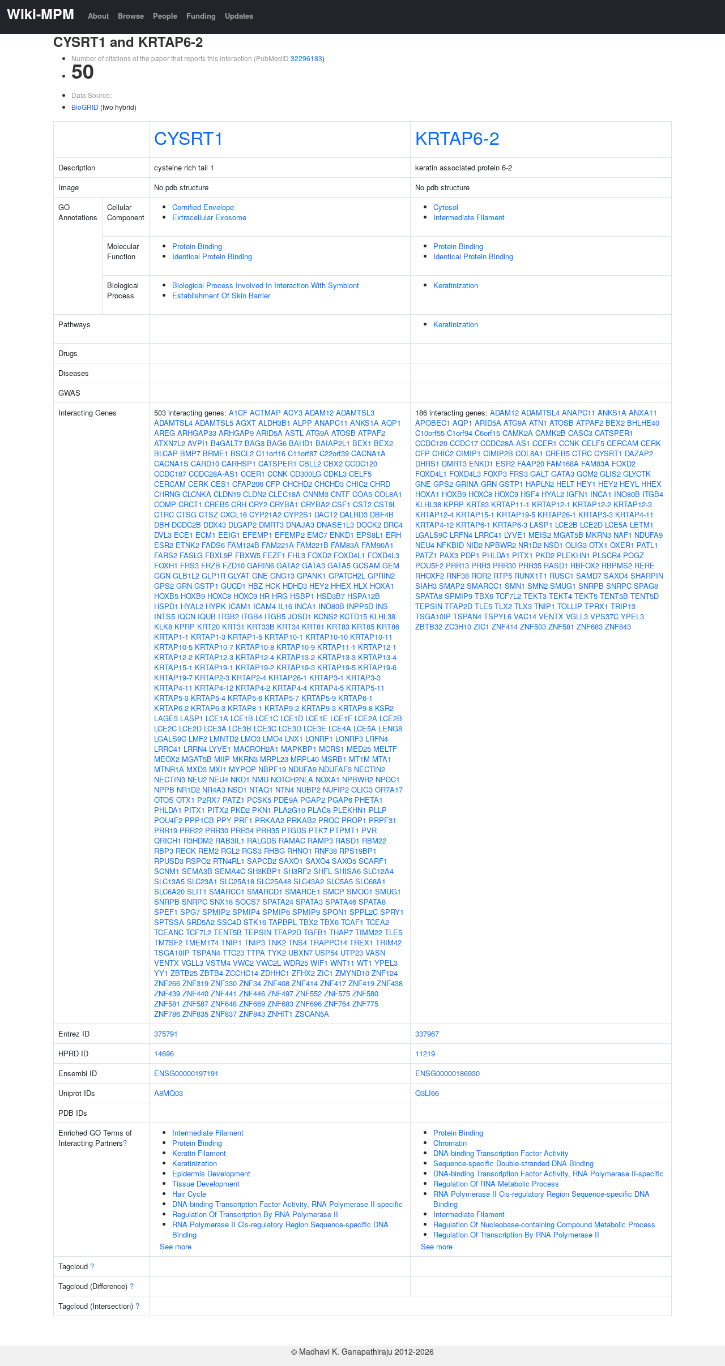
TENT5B (228, 932)
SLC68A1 (370, 881)
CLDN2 (254, 494)
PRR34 (242, 830)
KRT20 (208, 626)
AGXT (246, 422)
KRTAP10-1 (284, 636)
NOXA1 (327, 779)
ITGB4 (251, 616)
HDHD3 (295, 585)
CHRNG (167, 494)
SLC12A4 (378, 871)
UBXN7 (300, 952)
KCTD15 (353, 616)
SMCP (333, 891)
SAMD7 (589, 575)
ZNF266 (167, 983)
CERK (198, 483)
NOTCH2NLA (292, 779)
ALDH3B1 (274, 422)
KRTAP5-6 (245, 697)
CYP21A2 (265, 514)
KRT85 (363, 626)
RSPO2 (198, 860)
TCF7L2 (198, 932)
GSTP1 (206, 585)
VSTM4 (218, 962)
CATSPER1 (277, 463)
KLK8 (163, 626)
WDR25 (295, 962)
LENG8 (390, 728)
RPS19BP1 (358, 850)
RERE (644, 565)
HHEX (341, 585)
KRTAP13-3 (336, 657)
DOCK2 (368, 524)
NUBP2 (308, 789)
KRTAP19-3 (295, 667)
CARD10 (205, 463)
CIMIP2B (498, 453)
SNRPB (167, 901)
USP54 (326, 952)
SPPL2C (363, 911)
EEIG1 (229, 534)
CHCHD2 (297, 483)
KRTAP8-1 (245, 708)
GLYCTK (637, 473)
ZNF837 (224, 1013)
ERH (393, 534)
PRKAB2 (301, 820)
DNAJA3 (300, 524)
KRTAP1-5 (245, 636)
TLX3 (523, 606)
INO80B (331, 606)
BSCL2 (242, 453)
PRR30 (216, 830)
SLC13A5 (169, 881)
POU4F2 (168, 820)
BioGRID (85, 107)
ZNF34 (250, 983)
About (98, 15)
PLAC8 (319, 809)
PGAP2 (312, 799)
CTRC (164, 514)
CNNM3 (316, 494)
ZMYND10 (352, 972)
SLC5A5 (339, 881)
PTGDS (294, 830)
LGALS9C (170, 738)
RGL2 (230, 850)
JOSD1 (300, 616)
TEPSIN (257, 932)
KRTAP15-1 (173, 667)
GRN (184, 585)
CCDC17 (464, 443)
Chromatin (450, 1142)
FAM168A (563, 463)
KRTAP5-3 (171, 697)
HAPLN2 (540, 483)
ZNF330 (224, 983)
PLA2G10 (289, 809)
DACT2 (326, 514)
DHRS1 (427, 463)
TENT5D (644, 595)
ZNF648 (224, 1003)
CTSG (186, 514)
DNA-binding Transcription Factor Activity (501, 1152)
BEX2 (383, 443)
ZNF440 (195, 993)
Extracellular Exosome (209, 217)
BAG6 (277, 443)
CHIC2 (357, 483)
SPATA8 (372, 901)
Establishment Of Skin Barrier (221, 295)
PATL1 (647, 544)
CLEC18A (284, 494)
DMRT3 (271, 524)
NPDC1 (388, 779)
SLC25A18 (237, 881)
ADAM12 (319, 412)
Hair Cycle (189, 1193)
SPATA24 (277, 901)
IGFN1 (577, 494)
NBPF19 (272, 769)
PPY (224, 820)
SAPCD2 (261, 860)
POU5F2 (429, 565)
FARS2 (165, 555)
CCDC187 (170, 473)
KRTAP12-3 (214, 657)
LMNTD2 (224, 738)
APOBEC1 (432, 422)
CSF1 (341, 504)
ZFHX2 (303, 972)
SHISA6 (347, 871)
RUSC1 (561, 575)
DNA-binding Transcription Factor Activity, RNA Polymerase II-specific (287, 1203)
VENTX (166, 962)
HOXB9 (193, 595)
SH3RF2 (297, 871)
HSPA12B (363, 595)
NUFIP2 (336, 789)
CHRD (380, 483)
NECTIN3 (169, 779)
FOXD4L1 (349, 555)
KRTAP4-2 (253, 687)
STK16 (255, 922)
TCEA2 (377, 922)
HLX (360, 585)
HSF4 (530, 494)
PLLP (378, 809)
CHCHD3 (329, 483)
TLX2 (503, 606)
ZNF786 (167, 1013)
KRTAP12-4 (255, 657)
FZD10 (234, 565)
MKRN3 (245, 758)
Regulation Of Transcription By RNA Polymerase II (255, 1214)
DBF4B (382, 514)
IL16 (285, 606)
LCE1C (266, 718)
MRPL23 (274, 758)
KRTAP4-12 (214, 687)
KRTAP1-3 (208, 636)
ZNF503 (533, 626)
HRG (280, 595)
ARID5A (269, 432)
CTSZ (208, 514)
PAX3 (449, 555)
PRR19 (165, 830)
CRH (238, 504)
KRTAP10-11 (371, 636)
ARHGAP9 (236, 432)
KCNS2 (326, 616)
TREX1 (361, 942)
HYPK (216, 606)
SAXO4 (317, 860)
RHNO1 (299, 850)
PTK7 (318, 830)
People (165, 15)
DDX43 (214, 524)
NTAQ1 (261, 789)
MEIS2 (539, 534)
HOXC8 (219, 595)
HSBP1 (302, 595)
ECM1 (205, 534)
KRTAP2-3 (212, 677)
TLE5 (393, 932)
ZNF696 (309, 1003)
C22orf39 (334, 453)
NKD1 (240, 779)
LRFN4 (376, 738)
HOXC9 (245, 595)
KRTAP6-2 (457, 137)
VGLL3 (192, 962)
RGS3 (252, 850)
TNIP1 (231, 942)
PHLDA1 (168, 809)
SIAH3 (426, 585)
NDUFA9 (302, 769)
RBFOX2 (584, 565)
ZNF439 (167, 993)
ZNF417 (333, 983)
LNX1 (294, 738)
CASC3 (580, 432)
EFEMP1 (257, 534)
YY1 (161, 972)
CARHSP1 (238, 463)
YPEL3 (386, 962)
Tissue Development (206, 1183)
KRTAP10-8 (255, 646)
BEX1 (362, 443)
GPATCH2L (347, 575)
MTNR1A (169, 769)
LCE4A (340, 728)
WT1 (364, 962)
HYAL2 (192, 606)
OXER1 (622, 544)
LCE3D (290, 728)
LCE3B (240, 728)
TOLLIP (569, 606)
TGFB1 (315, 932)
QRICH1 (167, 840)
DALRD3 (354, 514)
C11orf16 (270, 453)
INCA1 (305, 606)
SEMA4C (230, 871)
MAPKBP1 (299, 748)
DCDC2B (186, 524)
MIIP (222, 758)
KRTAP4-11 (173, 687)
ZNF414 (305, 983)
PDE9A (286, 799)
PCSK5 (259, 799)
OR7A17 (389, 789)
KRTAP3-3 (363, 677)
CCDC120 (361, 463)
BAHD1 (301, 443)
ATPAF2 (371, 432)
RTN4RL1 (229, 860)
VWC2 (243, 962)
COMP (165, 504)
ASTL (294, 432)
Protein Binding (197, 246)
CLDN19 (227, 494)
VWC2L (268, 962)
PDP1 (470, 555)
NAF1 (622, 534)
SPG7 (190, 911)
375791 (166, 1033)
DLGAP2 (242, 524)
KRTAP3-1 (326, 677)
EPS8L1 (369, 534)
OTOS (164, 799)
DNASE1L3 (335, 524)
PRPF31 (382, 820)
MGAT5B (197, 758)
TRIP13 (623, 606)
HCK (272, 585)
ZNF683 (280, 1003)
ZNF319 (195, 983)
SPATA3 (309, 901)
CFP (273, 483)
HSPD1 (166, 606)
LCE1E (316, 718)
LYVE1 (220, 748)
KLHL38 (382, 616)
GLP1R (213, 575)
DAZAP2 (639, 453)
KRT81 (313, 626)
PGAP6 (339, 799)
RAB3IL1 (230, 840)
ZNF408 (276, 983)
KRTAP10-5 (173, 646)
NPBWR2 (357, 779)
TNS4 (297, 942)
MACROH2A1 (256, 748)
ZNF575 (337, 993)
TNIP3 (254, 942)
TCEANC (169, 932)
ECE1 (183, 534)
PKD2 (240, 809)
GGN (162, 575)
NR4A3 (213, 789)
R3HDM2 (198, 840)
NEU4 (218, 779)
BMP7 (190, 453)
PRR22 (191, 830)
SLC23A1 (202, 881)
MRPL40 (305, 758)
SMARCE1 (303, 891)
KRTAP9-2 (282, 708)
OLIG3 (362, 789)
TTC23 (233, 952)
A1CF (238, 412)
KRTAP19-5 (336, 667)
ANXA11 (643, 412)
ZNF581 (167, 1003)
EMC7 (317, 534)
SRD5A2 (200, 922)
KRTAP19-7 (173, 677)
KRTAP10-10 (326, 636)
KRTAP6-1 (355, 697)
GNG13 (282, 575)
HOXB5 (166, 595)
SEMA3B (197, 871)
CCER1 (253, 473)
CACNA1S (171, 463)
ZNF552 (309, 993)
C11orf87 (302, 453)
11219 (425, 1053)
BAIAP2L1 (332, 443)
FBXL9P (219, 555)
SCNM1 (167, 871)
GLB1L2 (186, 575)
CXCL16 (233, 514)
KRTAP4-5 (326, 687)
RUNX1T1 (530, 575)
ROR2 (481, 575)
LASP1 (191, 718)
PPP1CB (199, 820)
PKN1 (261, 809)
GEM (390, 565)
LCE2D (190, 728)
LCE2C (165, 728)
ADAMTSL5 (214, 422)
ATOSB (343, 432)
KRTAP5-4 (208, 697)
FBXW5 (248, 555)
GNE (260, 575)
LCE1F (341, 718)
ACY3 (292, 412)
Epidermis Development (211, 1173)
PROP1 (354, 820)
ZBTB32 (428, 626)
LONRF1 (319, 738)
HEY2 (319, 585)
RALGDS (261, 840)
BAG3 (255, 443)
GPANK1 (311, 575)
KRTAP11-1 (336, 646)
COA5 (362, 494)
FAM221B (312, 544)
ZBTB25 (184, 972)
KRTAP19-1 (214, 667)
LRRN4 (195, 748)
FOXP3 (495, 473)
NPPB (164, 789)
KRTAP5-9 (318, 697)
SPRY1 (392, 911)
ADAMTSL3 (355, 412)
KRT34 (288, 626)
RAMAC (292, 840)
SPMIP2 (216, 911)
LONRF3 (349, 738)
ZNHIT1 (280, 1013)
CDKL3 (335, 473)
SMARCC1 (227, 891)
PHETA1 (369, 799)
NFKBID (450, 544)
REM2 (208, 850)
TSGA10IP (172, 952)
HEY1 (586, 483)
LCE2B (390, 718)
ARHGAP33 (196, 432)
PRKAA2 (269, 820)
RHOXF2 (429, 575)
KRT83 (338, 626)
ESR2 (163, 544)
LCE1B (242, 718)
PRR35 (267, 830)
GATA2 (288, 565)
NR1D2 (188, 789)
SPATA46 (340, 901)
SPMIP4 (246, 911)
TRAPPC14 (328, 942)
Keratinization (455, 285)
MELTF (385, 748)
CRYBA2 (315, 504)
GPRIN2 (381, 575)
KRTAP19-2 (255, 667)
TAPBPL (282, 922)
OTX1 (185, 799)
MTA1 (381, 758)
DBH (161, 524)
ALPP (302, 422)
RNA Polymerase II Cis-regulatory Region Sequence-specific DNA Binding (280, 1229)
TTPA (255, 952)
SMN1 (515, 585)
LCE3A (215, 728)
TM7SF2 (168, 942)
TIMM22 (368, 932)
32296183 (306, 58)
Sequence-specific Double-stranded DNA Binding (513, 1163)
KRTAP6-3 (208, 708)
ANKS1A (364, 422)
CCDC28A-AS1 (213, 473)
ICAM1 (239, 606)
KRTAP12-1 (377, 646)
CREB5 (216, 504)
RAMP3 (320, 840)
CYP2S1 (298, 514)
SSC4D (229, 922)
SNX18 (221, 901)
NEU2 (197, 779)
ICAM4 (264, 606)
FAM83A (345, 544)
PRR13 (457, 565)
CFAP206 (247, 483)
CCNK (277, 473)
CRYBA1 (284, 504)
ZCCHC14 (241, 972)
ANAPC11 (331, 422)
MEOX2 (167, 758)
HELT (565, 483)
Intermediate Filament (469, 217)
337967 (427, 1033)
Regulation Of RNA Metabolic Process (496, 1183)
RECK (186, 850)
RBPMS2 (617, 565)
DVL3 (163, 534)
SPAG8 (646, 585)
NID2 (474, 544)
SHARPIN (646, 575)
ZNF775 (365, 1003)
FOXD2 (319, 555)
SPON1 (334, 911)
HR (264, 595)
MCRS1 (331, 748)
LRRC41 (167, 748)
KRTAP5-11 (365, 687)
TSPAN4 (206, 952)
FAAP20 (530, 463)
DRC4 (393, 524)
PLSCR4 (606, 555)
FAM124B (243, 544)
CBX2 (333, 463)
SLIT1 (197, 891)
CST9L (385, 504)
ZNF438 (390, 983)
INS (382, 606)
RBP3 (163, 850)
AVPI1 (197, 443)
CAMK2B (550, 432)
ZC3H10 (458, 626)
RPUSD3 (169, 860)
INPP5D (360, 606)
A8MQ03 (168, 1092)
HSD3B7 (331, 595)
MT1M (359, 758)
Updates (239, 15)
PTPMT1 (344, 830)
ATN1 (538, 422)
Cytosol (445, 207)
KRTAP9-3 (318, 708)
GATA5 (339, 565)
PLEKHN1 (349, 809)
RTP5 (502, 575)
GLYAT (239, 575)
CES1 (220, 483)
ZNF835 (195, 1013)
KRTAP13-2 (295, 657)
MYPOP (242, 769)
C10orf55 (430, 432)
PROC (328, 820)
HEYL (629, 483)
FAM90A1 (377, 544)
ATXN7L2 (169, 443)
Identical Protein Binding (212, 256)
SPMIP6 (276, 911)
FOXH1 (166, 565)
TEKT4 (560, 595)
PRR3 (481, 565)
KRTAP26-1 (287, 677)
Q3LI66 (427, 1092)
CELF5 (360, 473)
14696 (164, 1053)
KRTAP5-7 (282, 697)
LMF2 (198, 738)
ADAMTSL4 (173, 422)
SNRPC (194, 901)
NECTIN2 (369, 769)
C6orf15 (487, 432)
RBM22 (374, 840)
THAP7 (341, 932)
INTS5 (164, 616)
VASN (375, 952)
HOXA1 (382, 585)
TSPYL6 (497, 616)
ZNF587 (195, 1003)
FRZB (210, 565)
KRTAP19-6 (377, 667)
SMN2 (537, 585)
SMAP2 (451, 585)
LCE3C (265, 728)
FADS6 (213, 544)
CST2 (362, 504)
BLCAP (166, 453)
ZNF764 (337, 1003)
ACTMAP (265, 412)
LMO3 (251, 738)
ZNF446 (252, 993)
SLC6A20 (169, 891)
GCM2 (587, 473)
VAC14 (525, 616)
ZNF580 (365, 993)
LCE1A (217, 718)
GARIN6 (260, 565)
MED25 (359, 748)
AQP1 (391, 422)
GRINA (467, 483)
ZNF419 (361, 983)
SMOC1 (360, 891)
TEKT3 (535, 595)
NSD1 (237, 789)
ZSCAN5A (312, 1013)
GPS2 (164, 585)
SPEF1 (166, 911)
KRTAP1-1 (171, 636)
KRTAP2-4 (249, 677)
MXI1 (218, 769)
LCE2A (366, 718)
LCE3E (315, 728)
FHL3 (296, 555)
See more (175, 1246)
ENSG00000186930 (447, 1073)
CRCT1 (190, 504)
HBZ (255, 585)
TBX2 (308, 922)
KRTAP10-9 (295, 646)
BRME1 (215, 453)
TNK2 (276, 942)
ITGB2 (228, 616)
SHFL (322, 871)
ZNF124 (385, 972)
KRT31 (233, 626)
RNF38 (325, 850)
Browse (131, 15)
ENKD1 (342, 534)
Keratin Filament (199, 1152)
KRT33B (261, 626)
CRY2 (258, 504)
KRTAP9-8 (355, 708)
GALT (539, 473)
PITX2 (217, 809)
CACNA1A (368, 453)
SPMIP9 (306, 911)
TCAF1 (352, 922)
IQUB (207, 616)
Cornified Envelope (203, 207)
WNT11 (342, 962)
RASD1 (347, 840)
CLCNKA (196, 494)
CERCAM (170, 483)
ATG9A (317, 432)
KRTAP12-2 (173, 657)
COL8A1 (388, 494)
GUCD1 (233, 585)
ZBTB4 (211, 972)
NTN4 (284, 789)
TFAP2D (287, 932)
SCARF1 (373, 860)
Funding (201, 15)
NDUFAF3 (335, 769)
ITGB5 (275, 616)
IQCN (186, 616)
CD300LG (305, 473)
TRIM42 (389, 942)
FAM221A (278, 544)
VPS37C (604, 616)
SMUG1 (388, 891)
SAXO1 (291, 860)
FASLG (191, 555)
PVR (369, 830)
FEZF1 (274, 555)
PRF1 (243, 820)
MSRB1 (334, 758)
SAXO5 (344, 860)
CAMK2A (517, 432)
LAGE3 (166, 718)
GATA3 (313, 565)
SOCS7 (247, 901)
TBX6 (329, 922)
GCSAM (366, 565)
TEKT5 (586, 595)
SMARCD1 (265, 891)
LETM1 (642, 524)
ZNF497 (280, 993)
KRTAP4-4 (289, 687)
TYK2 (276, 952)
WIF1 (319, 962)
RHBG (274, 850)
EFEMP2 (290, 534)
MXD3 (196, 769)
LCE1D (291, 718)
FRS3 (189, 565)
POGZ (633, 555)
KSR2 (384, 708)
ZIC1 (325, 972)
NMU (260, 779)
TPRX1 (596, 606)
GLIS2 (610, 473)
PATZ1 (234, 799)
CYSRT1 (189, 137)
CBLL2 (310, 463)
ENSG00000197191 (186, 1073)
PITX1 (194, 809)
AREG (164, 432)
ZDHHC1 (275, 972)
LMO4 (273, 738)
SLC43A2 (308, 881)
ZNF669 (252, 1003)
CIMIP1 (468, 453)
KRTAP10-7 (214, 646)
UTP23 (351, 952)
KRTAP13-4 (377, 657)
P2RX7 (208, 799)
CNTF (340, 494)
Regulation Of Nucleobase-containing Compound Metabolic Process (544, 1224)
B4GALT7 (226, 443)
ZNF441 (224, 993)
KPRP (184, 626)
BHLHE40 (643, 422)
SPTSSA (169, 922)
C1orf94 (459, 432)
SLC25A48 (274, 881)
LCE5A (364, 728)
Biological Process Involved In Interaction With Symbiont (265, 285)
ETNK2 (187, 544)
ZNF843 (252, 1013)
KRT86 (388, 626)
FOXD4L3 (383, 555)
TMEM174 (202, 942)
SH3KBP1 (264, 871)
